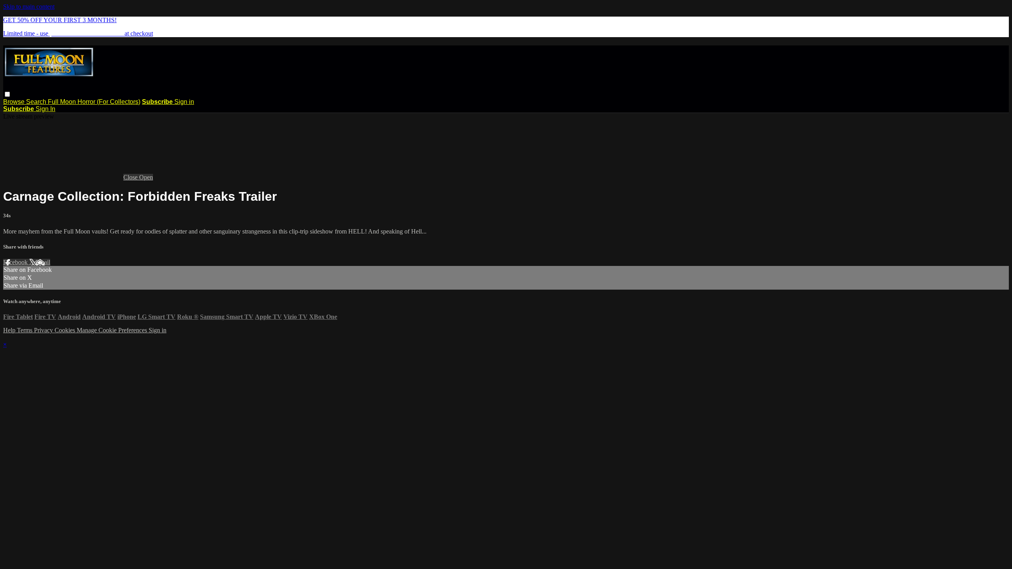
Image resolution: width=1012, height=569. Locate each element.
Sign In (45, 109)
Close (131, 177)
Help (10, 330)
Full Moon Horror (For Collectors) (94, 101)
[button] (7, 94)
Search (37, 101)
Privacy (44, 330)
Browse (14, 101)
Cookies (66, 330)
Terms (25, 330)
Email (43, 262)
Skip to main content (29, 6)
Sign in (184, 101)
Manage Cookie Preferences (113, 330)
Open (146, 177)
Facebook (16, 262)
